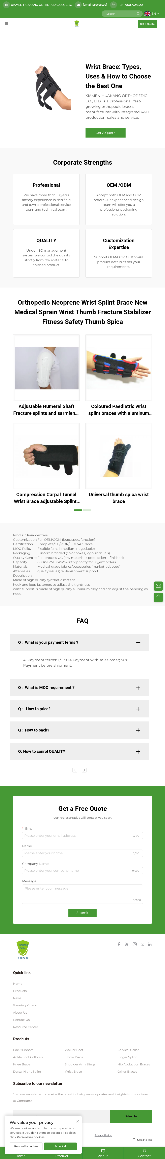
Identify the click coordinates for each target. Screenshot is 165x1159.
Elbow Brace (74, 1057)
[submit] (138, 13)
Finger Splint (127, 1057)
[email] (158, 586)
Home (17, 984)
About (103, 1156)
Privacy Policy (103, 1135)
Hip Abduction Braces (134, 1064)
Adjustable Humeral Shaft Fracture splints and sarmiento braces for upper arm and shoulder (46, 410)
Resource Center (25, 1027)
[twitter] (142, 945)
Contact (144, 1156)
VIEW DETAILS (46, 367)
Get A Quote (106, 133)
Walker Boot (74, 1050)
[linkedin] (149, 945)
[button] (78, 510)
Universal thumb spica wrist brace (119, 498)
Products (20, 991)
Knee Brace (21, 1064)
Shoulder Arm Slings (80, 1064)
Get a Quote (147, 24)
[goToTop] (158, 597)
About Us (20, 1012)
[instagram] (135, 945)
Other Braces (127, 1071)
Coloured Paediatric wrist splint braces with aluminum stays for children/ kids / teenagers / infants (118, 410)
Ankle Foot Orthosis (28, 1057)
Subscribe (131, 1116)
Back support (23, 1050)
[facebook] (119, 945)
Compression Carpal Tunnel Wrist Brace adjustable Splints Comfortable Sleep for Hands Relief (46, 498)
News (17, 998)
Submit (82, 913)
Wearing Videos (25, 1005)
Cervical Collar (128, 1050)
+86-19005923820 (130, 5)
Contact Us (21, 1020)
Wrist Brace (73, 1071)
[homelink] (76, 24)
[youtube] (127, 945)
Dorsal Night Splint (27, 1071)
